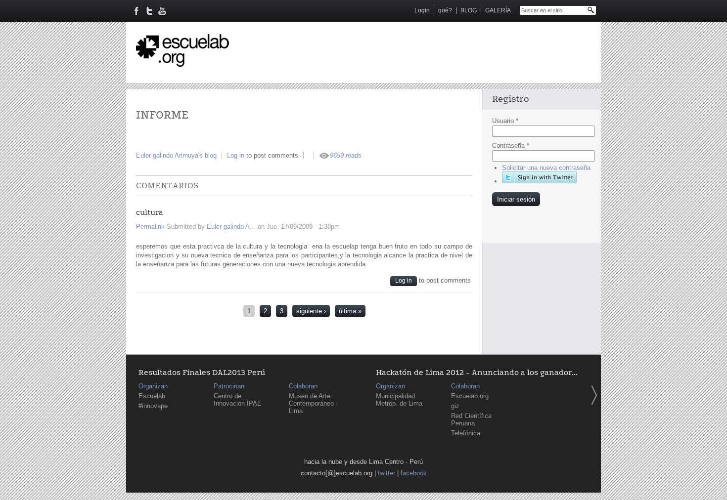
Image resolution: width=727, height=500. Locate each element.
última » (350, 311)
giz (455, 406)
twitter (386, 473)
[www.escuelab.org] (182, 63)
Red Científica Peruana (471, 419)
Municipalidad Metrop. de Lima (399, 399)
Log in (235, 155)
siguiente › (311, 311)
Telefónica (465, 433)
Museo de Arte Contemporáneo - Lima (313, 403)
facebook (414, 473)
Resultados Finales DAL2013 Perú (201, 372)
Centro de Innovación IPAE (238, 399)
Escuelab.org (470, 396)
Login (422, 10)
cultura (149, 212)
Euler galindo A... (231, 226)
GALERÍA (498, 10)
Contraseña (510, 145)
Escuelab (151, 396)
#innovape (153, 406)
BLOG (468, 10)
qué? (445, 10)
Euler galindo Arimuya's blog (176, 155)
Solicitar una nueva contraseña (546, 167)
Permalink (150, 226)
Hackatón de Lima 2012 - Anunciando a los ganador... (477, 372)
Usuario (505, 121)
